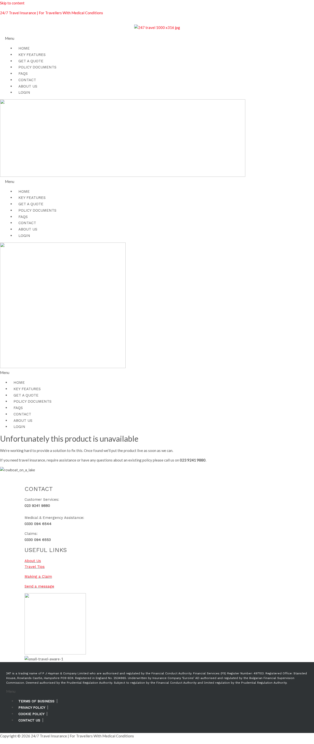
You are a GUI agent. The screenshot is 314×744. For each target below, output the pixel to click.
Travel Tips (35, 566)
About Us (27, 86)
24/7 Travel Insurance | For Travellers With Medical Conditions (51, 13)
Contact (27, 80)
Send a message (39, 586)
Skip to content (12, 3)
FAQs (23, 73)
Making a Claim (38, 576)
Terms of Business (36, 701)
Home (24, 48)
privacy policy (31, 707)
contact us (29, 720)
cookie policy (31, 714)
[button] (157, 38)
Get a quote (30, 61)
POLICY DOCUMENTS (37, 67)
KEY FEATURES (32, 54)
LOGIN (24, 92)
